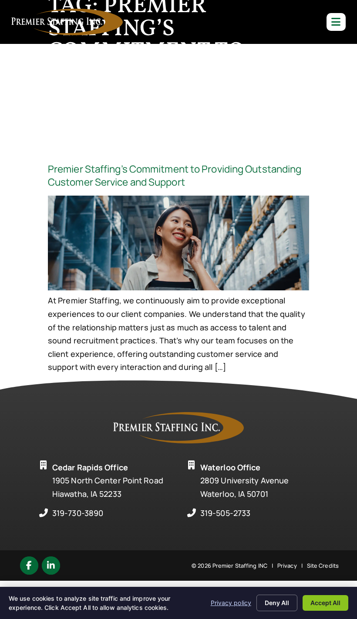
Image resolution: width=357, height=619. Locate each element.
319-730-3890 (77, 513)
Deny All (277, 602)
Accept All (325, 602)
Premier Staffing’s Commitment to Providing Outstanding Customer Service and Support (174, 175)
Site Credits (323, 565)
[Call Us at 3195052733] (191, 513)
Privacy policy (231, 602)
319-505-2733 (225, 513)
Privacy (287, 565)
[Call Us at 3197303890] (43, 513)
